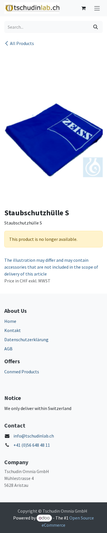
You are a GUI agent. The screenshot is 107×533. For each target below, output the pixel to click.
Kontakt (12, 330)
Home (10, 321)
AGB (8, 349)
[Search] (95, 27)
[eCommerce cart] (83, 8)
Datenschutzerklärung (26, 339)
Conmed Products (21, 371)
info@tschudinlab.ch (33, 436)
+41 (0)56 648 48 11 (31, 445)
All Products (22, 43)
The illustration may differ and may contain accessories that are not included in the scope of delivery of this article (51, 267)
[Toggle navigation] (97, 8)
